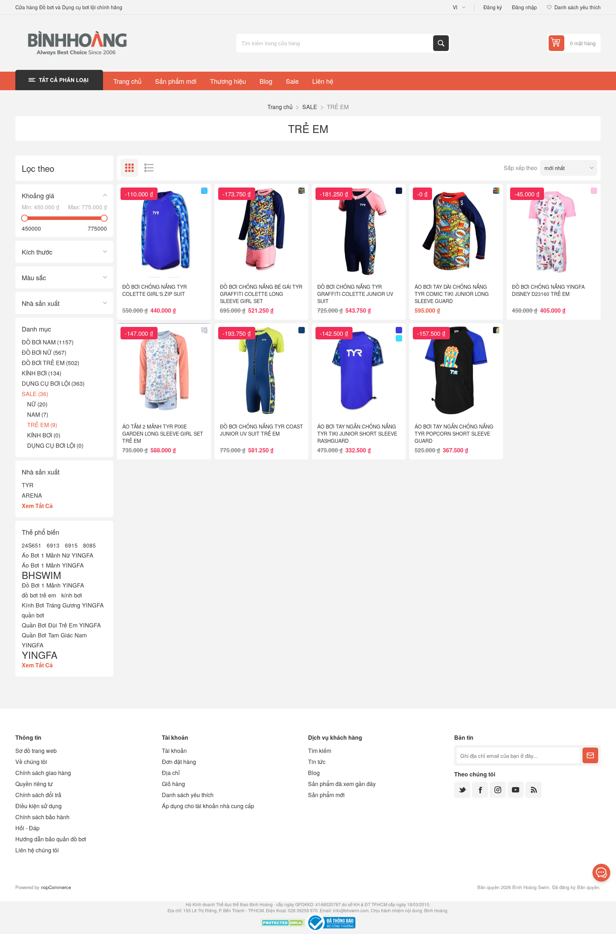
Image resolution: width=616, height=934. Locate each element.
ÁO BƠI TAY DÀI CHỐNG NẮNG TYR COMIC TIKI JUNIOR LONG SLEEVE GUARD (452, 293)
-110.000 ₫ (139, 193)
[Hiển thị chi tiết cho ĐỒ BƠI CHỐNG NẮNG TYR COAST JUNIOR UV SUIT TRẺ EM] (261, 370)
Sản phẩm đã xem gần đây (342, 784)
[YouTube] (516, 790)
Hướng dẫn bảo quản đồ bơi (50, 839)
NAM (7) (37, 414)
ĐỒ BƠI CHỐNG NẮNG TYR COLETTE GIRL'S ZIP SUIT (154, 290)
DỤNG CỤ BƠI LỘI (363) (53, 383)
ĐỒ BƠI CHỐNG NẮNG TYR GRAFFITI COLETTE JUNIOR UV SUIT (355, 293)
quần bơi (33, 615)
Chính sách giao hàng (43, 773)
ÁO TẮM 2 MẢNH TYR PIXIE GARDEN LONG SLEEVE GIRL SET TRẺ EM (162, 433)
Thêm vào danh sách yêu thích (132, 266)
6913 (53, 545)
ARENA (32, 495)
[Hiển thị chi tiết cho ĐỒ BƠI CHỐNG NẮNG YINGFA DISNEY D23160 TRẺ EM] (553, 231)
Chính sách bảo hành (42, 817)
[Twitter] (462, 790)
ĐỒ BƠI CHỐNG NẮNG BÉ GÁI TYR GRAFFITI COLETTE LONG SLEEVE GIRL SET (261, 293)
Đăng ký (492, 7)
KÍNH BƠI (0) (43, 435)
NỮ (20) (37, 404)
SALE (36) (35, 394)
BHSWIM (41, 575)
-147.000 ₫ (139, 333)
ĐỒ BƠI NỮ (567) (44, 352)
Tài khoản (174, 750)
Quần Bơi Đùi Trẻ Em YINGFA (61, 625)
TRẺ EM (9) (42, 425)
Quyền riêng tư (34, 784)
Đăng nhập (524, 7)
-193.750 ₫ (236, 333)
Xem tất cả (37, 506)
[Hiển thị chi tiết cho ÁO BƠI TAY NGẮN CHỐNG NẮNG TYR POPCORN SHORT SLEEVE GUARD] (456, 370)
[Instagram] (498, 790)
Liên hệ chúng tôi (37, 850)
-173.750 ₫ (236, 193)
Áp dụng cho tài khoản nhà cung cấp (208, 806)
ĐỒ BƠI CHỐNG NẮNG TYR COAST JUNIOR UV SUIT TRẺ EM (261, 430)
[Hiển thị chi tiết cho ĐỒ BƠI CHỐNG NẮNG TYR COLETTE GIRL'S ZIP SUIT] (164, 231)
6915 (71, 545)
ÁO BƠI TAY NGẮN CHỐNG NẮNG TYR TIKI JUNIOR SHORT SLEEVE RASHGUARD (357, 433)
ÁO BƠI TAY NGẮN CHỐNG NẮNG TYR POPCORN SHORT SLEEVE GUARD (454, 433)
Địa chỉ (171, 773)
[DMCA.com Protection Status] (283, 923)
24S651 (31, 545)
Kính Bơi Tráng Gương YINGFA (63, 605)
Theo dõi (590, 755)
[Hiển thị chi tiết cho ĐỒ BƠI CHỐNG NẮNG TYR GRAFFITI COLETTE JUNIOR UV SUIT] (359, 231)
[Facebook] (480, 790)
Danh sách (149, 168)
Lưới (129, 168)
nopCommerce (56, 887)
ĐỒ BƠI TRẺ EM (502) (50, 363)
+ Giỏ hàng (178, 266)
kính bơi (71, 595)
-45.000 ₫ (527, 193)
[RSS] (533, 790)
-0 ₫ (422, 193)
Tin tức (316, 762)
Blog (314, 773)
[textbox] (335, 43)
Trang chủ (280, 107)
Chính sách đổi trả (38, 795)
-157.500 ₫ (431, 333)
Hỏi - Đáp (27, 828)
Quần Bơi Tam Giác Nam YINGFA (54, 640)
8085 (89, 545)
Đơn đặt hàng (179, 762)
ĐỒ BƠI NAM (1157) (47, 342)
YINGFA (39, 655)
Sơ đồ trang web (36, 750)
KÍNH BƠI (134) (41, 373)
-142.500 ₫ (334, 333)
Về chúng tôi (31, 762)
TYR (28, 485)
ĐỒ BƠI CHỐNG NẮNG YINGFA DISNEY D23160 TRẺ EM (548, 290)
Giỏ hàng (173, 784)
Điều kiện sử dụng (38, 806)
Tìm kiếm (441, 43)
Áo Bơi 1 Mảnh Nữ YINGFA (57, 555)
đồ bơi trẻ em (39, 595)
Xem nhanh (147, 266)
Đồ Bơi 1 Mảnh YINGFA (53, 585)
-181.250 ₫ (334, 193)
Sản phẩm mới (326, 795)
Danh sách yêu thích (188, 795)
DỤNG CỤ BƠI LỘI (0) (55, 445)
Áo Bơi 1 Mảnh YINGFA (53, 565)
